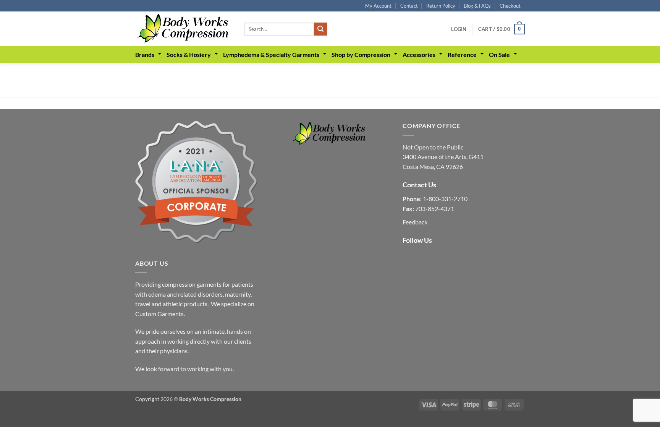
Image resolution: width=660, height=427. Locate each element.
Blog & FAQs (477, 6)
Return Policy (440, 6)
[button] (458, 29)
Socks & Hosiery (189, 54)
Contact (409, 6)
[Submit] (320, 29)
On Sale (499, 54)
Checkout (510, 6)
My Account (378, 6)
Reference (462, 54)
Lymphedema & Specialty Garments (271, 54)
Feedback (415, 222)
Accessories (419, 54)
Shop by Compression (361, 54)
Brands (144, 54)
